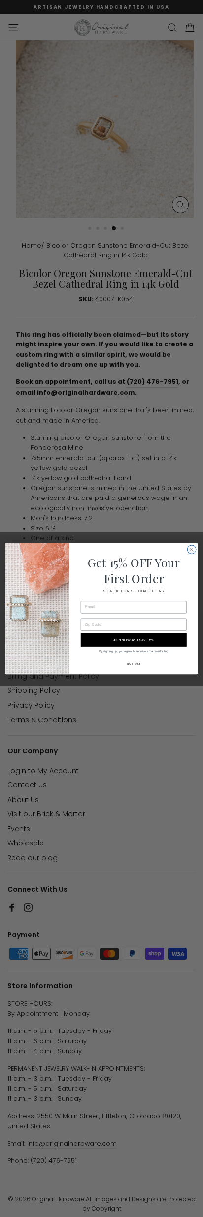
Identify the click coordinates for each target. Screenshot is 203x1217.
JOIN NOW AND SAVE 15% (133, 639)
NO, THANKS (133, 663)
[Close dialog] (191, 549)
